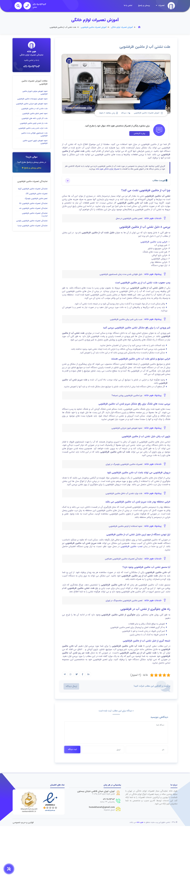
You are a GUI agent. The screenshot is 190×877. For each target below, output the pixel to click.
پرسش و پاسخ (144, 5)
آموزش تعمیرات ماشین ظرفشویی (93, 27)
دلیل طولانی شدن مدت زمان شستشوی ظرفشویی (121, 274)
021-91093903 (31, 66)
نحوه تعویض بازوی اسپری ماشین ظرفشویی (35, 142)
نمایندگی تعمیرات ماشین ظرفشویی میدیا (33, 225)
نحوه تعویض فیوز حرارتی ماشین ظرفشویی (32, 103)
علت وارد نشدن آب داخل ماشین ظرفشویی (124, 493)
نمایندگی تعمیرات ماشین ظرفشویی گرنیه (33, 188)
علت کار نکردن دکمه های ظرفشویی (35, 118)
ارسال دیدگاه (71, 686)
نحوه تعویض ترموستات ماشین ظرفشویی (32, 98)
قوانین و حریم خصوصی (23, 822)
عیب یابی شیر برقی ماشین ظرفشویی (126, 319)
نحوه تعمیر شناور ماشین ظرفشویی (35, 113)
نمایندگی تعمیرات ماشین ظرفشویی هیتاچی (123, 558)
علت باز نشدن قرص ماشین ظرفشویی (34, 123)
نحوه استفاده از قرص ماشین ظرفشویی (125, 526)
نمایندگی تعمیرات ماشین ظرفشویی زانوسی (32, 220)
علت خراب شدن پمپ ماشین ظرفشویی (33, 128)
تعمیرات (161, 5)
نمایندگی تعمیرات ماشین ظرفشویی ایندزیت (35, 214)
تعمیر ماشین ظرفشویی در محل (129, 218)
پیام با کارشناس (139, 133)
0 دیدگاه (124, 113)
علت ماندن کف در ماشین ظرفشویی (34, 108)
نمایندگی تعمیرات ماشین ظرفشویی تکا (33, 203)
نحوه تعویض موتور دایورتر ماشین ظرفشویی (35, 92)
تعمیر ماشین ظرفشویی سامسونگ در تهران (124, 600)
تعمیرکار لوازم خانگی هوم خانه (108, 169)
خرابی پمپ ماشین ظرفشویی (153, 242)
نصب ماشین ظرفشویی (131, 546)
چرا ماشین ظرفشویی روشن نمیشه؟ (127, 395)
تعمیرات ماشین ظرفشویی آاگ (37, 193)
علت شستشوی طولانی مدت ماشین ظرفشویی (34, 134)
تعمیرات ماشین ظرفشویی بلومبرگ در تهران (124, 464)
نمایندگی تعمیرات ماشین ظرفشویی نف (33, 208)
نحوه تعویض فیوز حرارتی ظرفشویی (126, 428)
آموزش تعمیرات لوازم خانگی (122, 27)
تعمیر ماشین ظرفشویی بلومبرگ (36, 198)
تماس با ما (128, 5)
